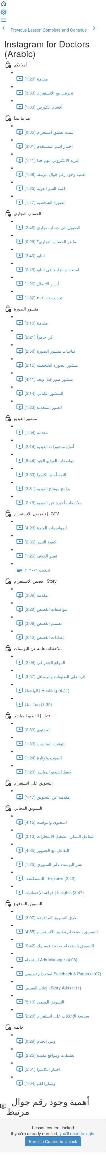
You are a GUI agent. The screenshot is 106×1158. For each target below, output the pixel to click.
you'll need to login (76, 1133)
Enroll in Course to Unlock (53, 1141)
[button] (3, 5)
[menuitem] (3, 13)
